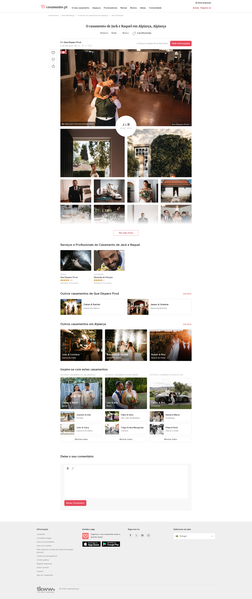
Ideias (143, 8)
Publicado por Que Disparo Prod (79, 124)
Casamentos (53, 15)
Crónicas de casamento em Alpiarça (93, 15)
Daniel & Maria (173, 415)
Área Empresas (204, 3)
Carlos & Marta (70, 402)
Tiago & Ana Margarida (132, 427)
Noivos (133, 8)
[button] (126, 87)
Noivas (123, 8)
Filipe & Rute (172, 427)
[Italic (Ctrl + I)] (73, 468)
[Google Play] (111, 546)
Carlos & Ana (158, 402)
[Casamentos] (54, 8)
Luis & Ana (112, 402)
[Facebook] (130, 535)
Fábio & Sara (127, 415)
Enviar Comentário (75, 503)
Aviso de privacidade (45, 542)
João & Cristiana (71, 354)
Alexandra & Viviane (117, 354)
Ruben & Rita (158, 354)
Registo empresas (44, 564)
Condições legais (44, 538)
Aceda (196, 8)
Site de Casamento (45, 575)
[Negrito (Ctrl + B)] (68, 468)
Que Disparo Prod (69, 277)
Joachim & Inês (83, 415)
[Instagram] (148, 535)
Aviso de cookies (44, 546)
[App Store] (91, 546)
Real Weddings (68, 15)
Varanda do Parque (103, 277)
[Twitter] (136, 535)
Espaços (97, 8)
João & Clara (82, 427)
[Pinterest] (142, 535)
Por (70, 42)
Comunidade (155, 8)
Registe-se (206, 8)
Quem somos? (43, 567)
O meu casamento (80, 8)
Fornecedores (110, 8)
